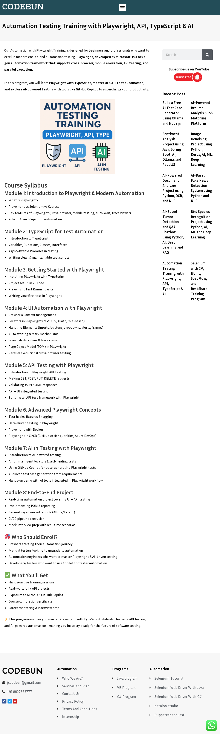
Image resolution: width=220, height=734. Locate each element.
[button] (122, 7)
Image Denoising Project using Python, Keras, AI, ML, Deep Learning (202, 149)
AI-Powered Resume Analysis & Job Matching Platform (202, 112)
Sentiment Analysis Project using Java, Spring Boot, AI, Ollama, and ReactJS (173, 149)
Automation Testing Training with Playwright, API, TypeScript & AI (173, 278)
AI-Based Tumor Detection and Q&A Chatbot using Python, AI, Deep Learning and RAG (173, 232)
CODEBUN (23, 7)
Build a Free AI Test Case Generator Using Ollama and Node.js (172, 112)
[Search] (207, 54)
